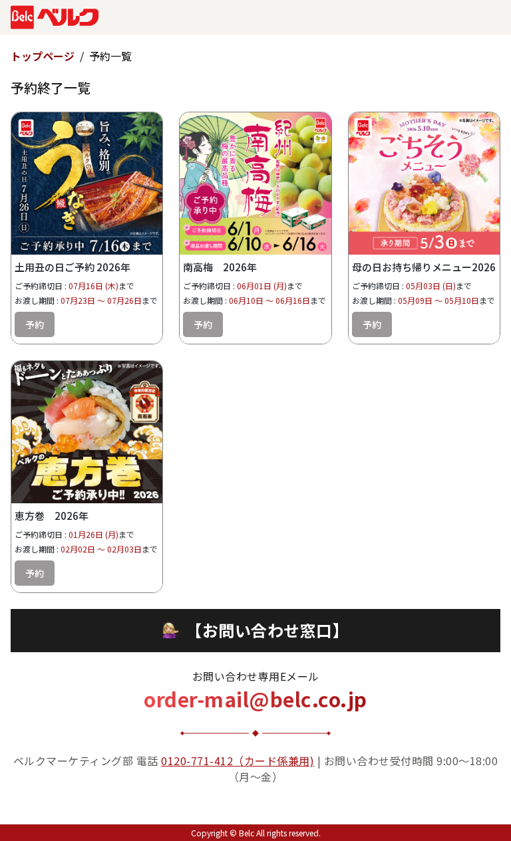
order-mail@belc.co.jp (255, 698)
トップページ (43, 56)
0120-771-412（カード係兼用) (237, 761)
